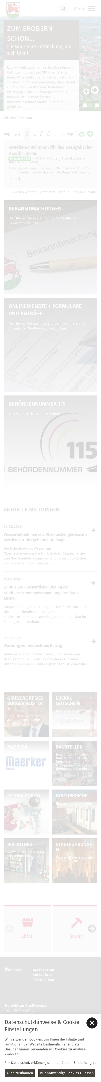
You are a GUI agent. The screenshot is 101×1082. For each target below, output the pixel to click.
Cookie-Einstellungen (78, 1063)
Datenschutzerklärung (28, 1063)
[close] (91, 1023)
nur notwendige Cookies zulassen (67, 1073)
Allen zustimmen (20, 1073)
